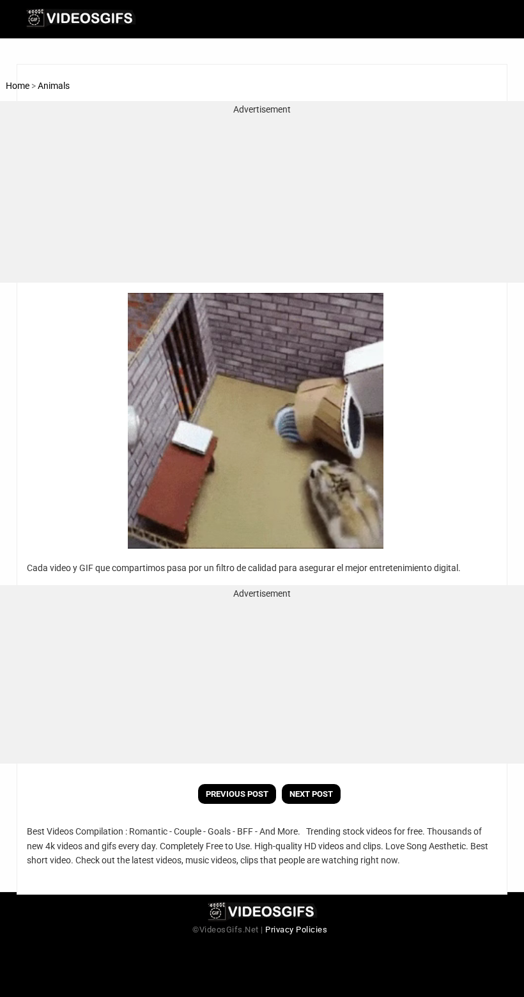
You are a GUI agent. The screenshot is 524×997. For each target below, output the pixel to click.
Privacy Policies (296, 929)
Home (17, 86)
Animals (54, 86)
